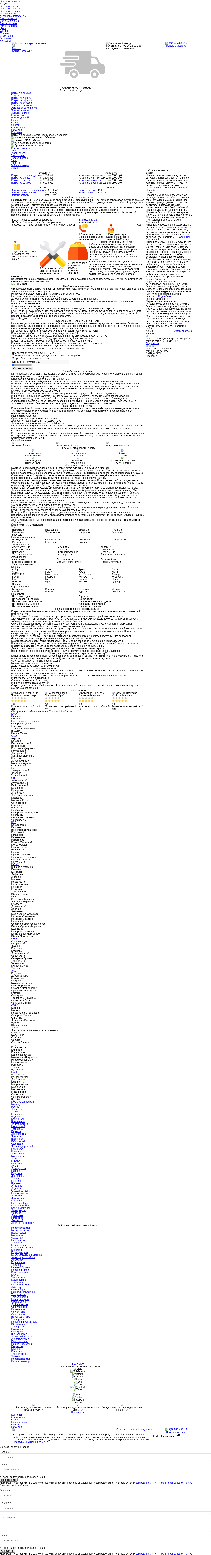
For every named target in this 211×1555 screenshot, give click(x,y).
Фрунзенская (18, 1311)
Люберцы (16, 1109)
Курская (15, 1274)
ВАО (13, 822)
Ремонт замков (8, 23)
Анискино (16, 1185)
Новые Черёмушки (22, 1344)
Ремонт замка (86, 192)
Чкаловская (18, 1277)
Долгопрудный (19, 1124)
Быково (15, 1161)
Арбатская (17, 1260)
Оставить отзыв (183, 331)
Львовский (17, 1220)
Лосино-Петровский (22, 1223)
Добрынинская (19, 1304)
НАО (14, 1072)
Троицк (15, 1178)
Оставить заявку (22, 368)
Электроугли (18, 1210)
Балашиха (17, 1114)
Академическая (20, 1339)
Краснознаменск (20, 1208)
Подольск (16, 1173)
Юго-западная (19, 1324)
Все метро (78, 1363)
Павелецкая (18, 1309)
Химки (15, 1111)
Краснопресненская (22, 1247)
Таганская (17, 1282)
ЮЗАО (15, 938)
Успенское (17, 1195)
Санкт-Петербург (22, 51)
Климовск (16, 1200)
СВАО (14, 778)
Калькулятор (144, 1429)
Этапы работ (18, 153)
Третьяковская (19, 1297)
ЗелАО (15, 1027)
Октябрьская (18, 1302)
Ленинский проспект (23, 1336)
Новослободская (21, 1227)
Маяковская (18, 1235)
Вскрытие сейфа (20, 180)
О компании (7, 35)
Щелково (16, 1183)
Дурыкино (17, 1215)
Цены (3, 28)
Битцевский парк (21, 1361)
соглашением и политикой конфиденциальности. (164, 1482)
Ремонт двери (87, 190)
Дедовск (16, 1188)
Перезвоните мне (176, 1432)
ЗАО (13, 970)
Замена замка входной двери (28, 190)
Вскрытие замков (21, 93)
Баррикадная (19, 1245)
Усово (14, 1158)
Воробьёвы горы (21, 1316)
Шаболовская (19, 1334)
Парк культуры (19, 1252)
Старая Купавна (20, 1190)
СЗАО (14, 1005)
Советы (4, 33)
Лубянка (16, 1287)
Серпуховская (19, 1307)
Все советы (77, 1412)
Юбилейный (18, 1141)
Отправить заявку (126, 1429)
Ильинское (17, 1148)
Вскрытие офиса (20, 177)
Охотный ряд (18, 1289)
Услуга (16, 358)
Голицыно (17, 1218)
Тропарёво (17, 1326)
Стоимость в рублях (23, 362)
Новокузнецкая (20, 1299)
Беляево (16, 1349)
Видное (15, 1116)
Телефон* (5, 1452)
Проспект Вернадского (24, 1321)
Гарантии (5, 38)
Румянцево (17, 1329)
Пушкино (16, 1180)
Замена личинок (9, 21)
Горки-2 (15, 1171)
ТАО (13, 1045)
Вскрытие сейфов (10, 11)
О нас (14, 160)
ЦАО (14, 713)
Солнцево (17, 1331)
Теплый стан (18, 1353)
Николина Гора (20, 1203)
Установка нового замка (92, 175)
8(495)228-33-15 (178, 43)
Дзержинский (19, 1134)
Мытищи (16, 1104)
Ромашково (18, 1121)
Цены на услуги (20, 1422)
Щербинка (17, 1138)
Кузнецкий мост (20, 1284)
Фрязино (16, 1213)
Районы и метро (20, 165)
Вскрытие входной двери (25, 175)
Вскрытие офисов (10, 8)
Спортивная (18, 1314)
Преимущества (19, 158)
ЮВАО (15, 864)
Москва (16, 48)
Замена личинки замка (24, 192)
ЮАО (14, 896)
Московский (18, 1126)
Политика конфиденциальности (31, 1442)
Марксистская (19, 1279)
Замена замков (8, 18)
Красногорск (18, 1119)
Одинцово (17, 1143)
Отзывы (4, 31)
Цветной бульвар (21, 1267)
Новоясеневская (21, 1358)
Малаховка (17, 1156)
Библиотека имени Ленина (26, 1255)
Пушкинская (18, 1240)
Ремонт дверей (8, 26)
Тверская (16, 1242)
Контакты (5, 40)
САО (14, 736)
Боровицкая (18, 1262)
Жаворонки (17, 1176)
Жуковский (17, 1198)
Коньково (16, 1351)
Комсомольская (20, 1272)
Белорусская (18, 1232)
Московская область (22, 1101)
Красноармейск (20, 1205)
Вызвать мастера (176, 45)
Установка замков (10, 13)
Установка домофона (91, 180)
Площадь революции (23, 1292)
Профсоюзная (19, 1341)
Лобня (15, 1166)
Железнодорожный (22, 1146)
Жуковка (16, 1136)
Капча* (4, 1464)
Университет (18, 1319)
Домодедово (18, 1168)
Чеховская (17, 1237)
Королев (16, 1151)
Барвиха (16, 1131)
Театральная (18, 1294)
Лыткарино (17, 1153)
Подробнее (152, 190)
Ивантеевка (18, 1163)
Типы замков (18, 155)
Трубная (16, 1265)
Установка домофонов (13, 16)
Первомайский (19, 1193)
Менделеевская (20, 1230)
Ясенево (16, 1356)
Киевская (16, 1250)
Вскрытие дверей (10, 6)
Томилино (17, 1129)
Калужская (17, 1346)
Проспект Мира (20, 1269)
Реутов (15, 1106)
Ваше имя (6, 1490)
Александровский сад (23, 1257)
